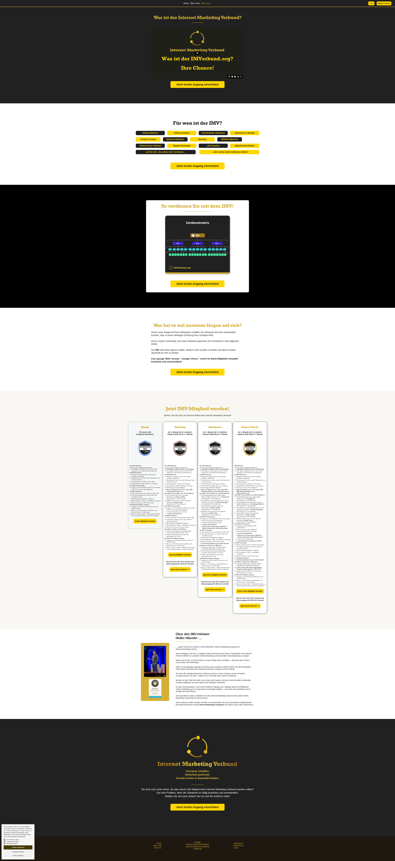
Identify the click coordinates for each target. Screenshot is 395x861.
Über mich (195, 3)
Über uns (205, 3)
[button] (210, 3)
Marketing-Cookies (12, 843)
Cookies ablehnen (18, 855)
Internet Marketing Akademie (197, 847)
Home (186, 3)
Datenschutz (239, 845)
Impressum (238, 843)
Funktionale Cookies (13, 841)
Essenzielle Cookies (13, 839)
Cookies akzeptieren (18, 847)
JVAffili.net (197, 849)
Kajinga (197, 842)
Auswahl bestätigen (18, 852)
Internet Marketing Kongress (197, 844)
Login (236, 848)
